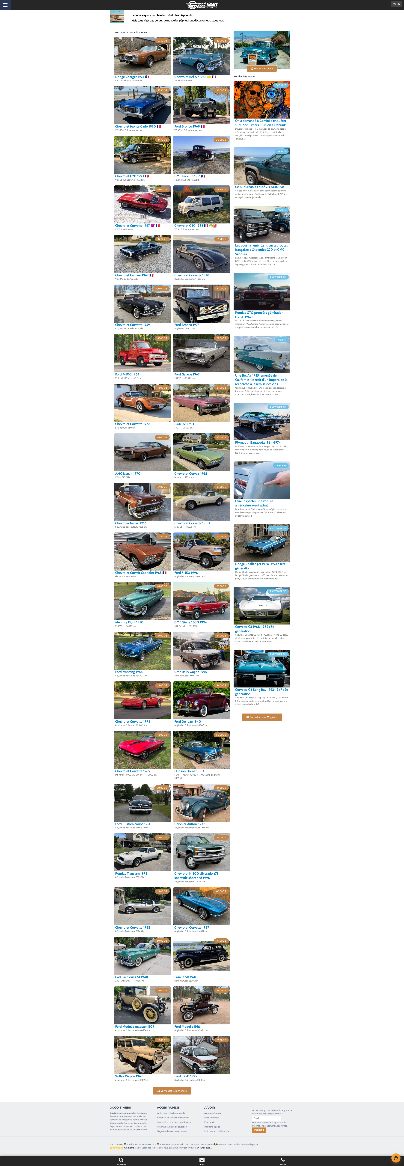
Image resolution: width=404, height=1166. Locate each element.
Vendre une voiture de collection (172, 1126)
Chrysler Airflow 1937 (189, 824)
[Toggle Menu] (5, 5)
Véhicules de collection (120, 1119)
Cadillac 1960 (184, 424)
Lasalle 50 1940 (186, 977)
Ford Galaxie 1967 (187, 374)
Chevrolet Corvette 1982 (132, 927)
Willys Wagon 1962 (129, 1076)
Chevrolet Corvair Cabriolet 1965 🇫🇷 (140, 573)
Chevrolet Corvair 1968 (190, 474)
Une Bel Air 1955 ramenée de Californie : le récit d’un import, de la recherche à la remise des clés (261, 379)
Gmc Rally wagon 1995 (190, 672)
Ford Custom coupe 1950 (133, 824)
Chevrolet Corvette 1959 (132, 325)
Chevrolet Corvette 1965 (132, 771)
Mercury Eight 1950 (129, 622)
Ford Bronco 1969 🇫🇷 (189, 126)
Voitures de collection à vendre (171, 1113)
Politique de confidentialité (216, 1131)
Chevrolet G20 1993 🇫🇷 (132, 176)
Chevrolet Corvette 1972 (132, 424)
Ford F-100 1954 (127, 374)
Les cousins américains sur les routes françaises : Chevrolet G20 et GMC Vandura (261, 249)
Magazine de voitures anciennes (172, 1131)
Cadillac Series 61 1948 (131, 977)
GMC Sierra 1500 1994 (190, 622)
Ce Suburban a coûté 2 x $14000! (259, 187)
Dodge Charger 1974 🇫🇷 (132, 77)
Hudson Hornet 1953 (189, 771)
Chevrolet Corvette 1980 (192, 523)
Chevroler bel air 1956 (130, 523)
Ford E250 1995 (185, 1076)
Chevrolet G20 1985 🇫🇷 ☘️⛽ (195, 226)
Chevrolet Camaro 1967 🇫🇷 (134, 275)
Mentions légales (212, 1126)
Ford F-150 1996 (186, 573)
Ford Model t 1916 (187, 1027)
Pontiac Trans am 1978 (131, 873)
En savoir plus (203, 1147)
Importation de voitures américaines (174, 1122)
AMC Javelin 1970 (127, 474)
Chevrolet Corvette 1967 (191, 927)
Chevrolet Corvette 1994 (132, 721)
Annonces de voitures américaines (173, 1117)
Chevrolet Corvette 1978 (191, 275)
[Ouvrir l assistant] (396, 1158)
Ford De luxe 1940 (187, 721)
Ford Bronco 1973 (186, 325)
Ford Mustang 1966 (129, 672)
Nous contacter (211, 1117)
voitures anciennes (137, 1116)
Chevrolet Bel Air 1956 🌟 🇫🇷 (195, 77)
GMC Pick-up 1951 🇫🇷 (189, 176)
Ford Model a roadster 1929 (134, 1027)
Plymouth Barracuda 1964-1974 (258, 442)
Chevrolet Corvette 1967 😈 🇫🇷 (137, 226)
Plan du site (209, 1122)
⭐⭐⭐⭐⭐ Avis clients (122, 1147)
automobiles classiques (135, 1113)
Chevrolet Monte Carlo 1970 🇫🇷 (138, 126)
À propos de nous (212, 1113)
